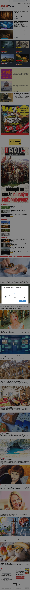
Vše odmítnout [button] (14, 300)
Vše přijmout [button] (23, 300)
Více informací (24, 291)
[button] (15, 293)
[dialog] (15, 295)
